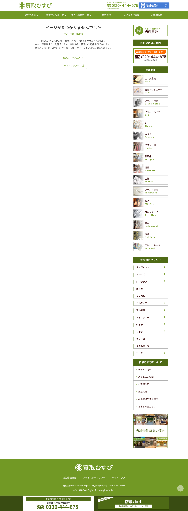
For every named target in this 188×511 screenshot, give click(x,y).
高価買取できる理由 (148, 399)
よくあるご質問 (146, 376)
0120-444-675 (125, 6)
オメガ (139, 288)
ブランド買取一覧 (80, 15)
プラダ (139, 331)
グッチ (139, 324)
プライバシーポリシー (94, 477)
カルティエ (141, 303)
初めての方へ (144, 369)
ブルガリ (140, 310)
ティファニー (142, 317)
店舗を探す (152, 5)
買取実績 (142, 391)
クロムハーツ (142, 345)
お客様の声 (143, 384)
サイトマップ (118, 477)
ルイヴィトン (142, 267)
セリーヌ (140, 338)
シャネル (140, 296)
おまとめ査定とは (147, 406)
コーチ (139, 353)
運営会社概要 (69, 477)
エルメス (140, 274)
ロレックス (141, 281)
